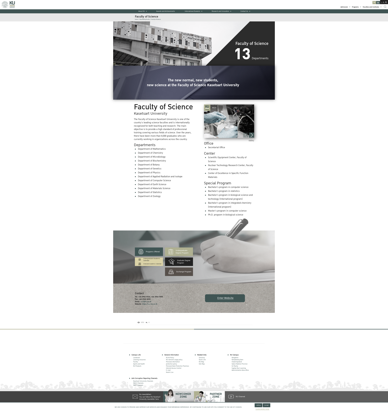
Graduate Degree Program (183, 261)
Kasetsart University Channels (143, 381)
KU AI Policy (170, 357)
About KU (141, 11)
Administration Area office (240, 369)
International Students (192, 11)
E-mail (168, 370)
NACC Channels (138, 383)
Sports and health (139, 364)
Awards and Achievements (165, 11)
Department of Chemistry (150, 153)
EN (378, 2)
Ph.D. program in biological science (225, 215)
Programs (355, 7)
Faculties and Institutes (371, 7)
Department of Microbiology (152, 157)
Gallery (251, 140)
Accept (266, 405)
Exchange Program (183, 271)
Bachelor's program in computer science (228, 187)
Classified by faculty (144, 19)
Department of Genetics (149, 168)
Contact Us (244, 11)
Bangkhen (235, 357)
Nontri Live (169, 372)
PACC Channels (138, 385)
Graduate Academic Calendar (152, 264)
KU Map (201, 362)
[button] (251, 135)
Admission (344, 7)
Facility (135, 362)
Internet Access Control (173, 368)
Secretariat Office (216, 147)
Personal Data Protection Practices (177, 366)
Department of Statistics (150, 192)
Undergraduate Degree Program (182, 251)
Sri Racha (235, 366)
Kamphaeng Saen (237, 359)
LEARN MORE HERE (262, 409)
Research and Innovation (220, 11)
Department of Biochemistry (152, 161)
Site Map (202, 364)
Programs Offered (153, 251)
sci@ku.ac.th (146, 301)
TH (374, 2)
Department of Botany (149, 165)
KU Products (137, 366)
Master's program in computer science (227, 211)
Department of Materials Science (154, 188)
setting (258, 405)
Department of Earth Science (152, 184)
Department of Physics (149, 172)
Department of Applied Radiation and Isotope (160, 176)
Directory (202, 357)
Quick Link (202, 359)
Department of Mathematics (152, 149)
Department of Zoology (149, 196)
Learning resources (139, 359)
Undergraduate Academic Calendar (151, 259)
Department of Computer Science (154, 180)
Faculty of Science (156, 19)
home (136, 19)
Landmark (136, 357)
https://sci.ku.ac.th (149, 304)
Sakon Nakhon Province (239, 363)
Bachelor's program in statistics (224, 191)
